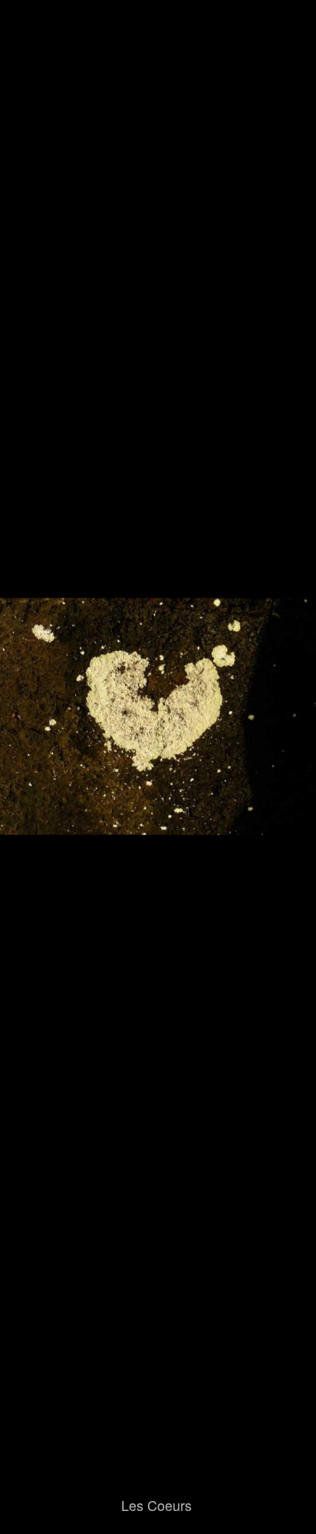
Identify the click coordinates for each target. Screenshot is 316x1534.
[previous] (27, 744)
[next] (289, 744)
